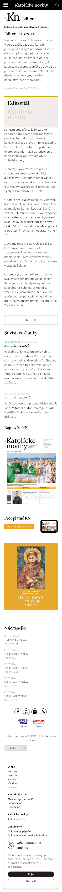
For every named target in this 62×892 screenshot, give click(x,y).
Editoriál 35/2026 (16, 346)
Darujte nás (14, 807)
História (12, 787)
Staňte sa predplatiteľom (19, 526)
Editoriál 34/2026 (17, 397)
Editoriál (8, 27)
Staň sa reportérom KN (21, 799)
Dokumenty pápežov (20, 831)
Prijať (31, 874)
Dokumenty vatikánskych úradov (27, 835)
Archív (12, 748)
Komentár (18, 27)
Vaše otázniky (30, 27)
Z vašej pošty (44, 27)
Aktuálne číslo (16, 819)
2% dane (13, 783)
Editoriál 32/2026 (17, 682)
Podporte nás (15, 803)
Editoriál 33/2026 (17, 668)
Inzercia (12, 775)
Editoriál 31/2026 (17, 639)
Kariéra (12, 779)
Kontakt (12, 771)
